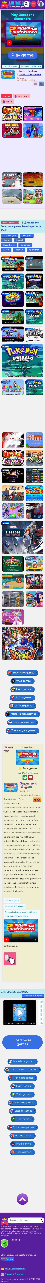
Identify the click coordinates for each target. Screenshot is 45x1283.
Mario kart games (23, 1077)
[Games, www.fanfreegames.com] (16, 5)
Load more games (22, 1042)
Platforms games (23, 1102)
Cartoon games (23, 705)
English (9, 1259)
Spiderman (34, 250)
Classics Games (23, 1110)
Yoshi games (23, 1094)
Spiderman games (23, 722)
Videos (8, 101)
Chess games (23, 1152)
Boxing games (23, 1135)
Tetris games (23, 1143)
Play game (22, 54)
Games (6, 96)
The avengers (9, 235)
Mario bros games (23, 1061)
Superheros (8, 245)
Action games (23, 697)
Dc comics (25, 245)
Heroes (6, 240)
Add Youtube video (33, 995)
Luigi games (23, 1119)
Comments (22, 96)
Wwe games (23, 680)
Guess (6, 250)
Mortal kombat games (23, 713)
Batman (19, 250)
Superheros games (23, 672)
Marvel (19, 240)
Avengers (26, 235)
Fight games (23, 689)
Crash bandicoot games (23, 1069)
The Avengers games (23, 730)
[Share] (41, 84)
